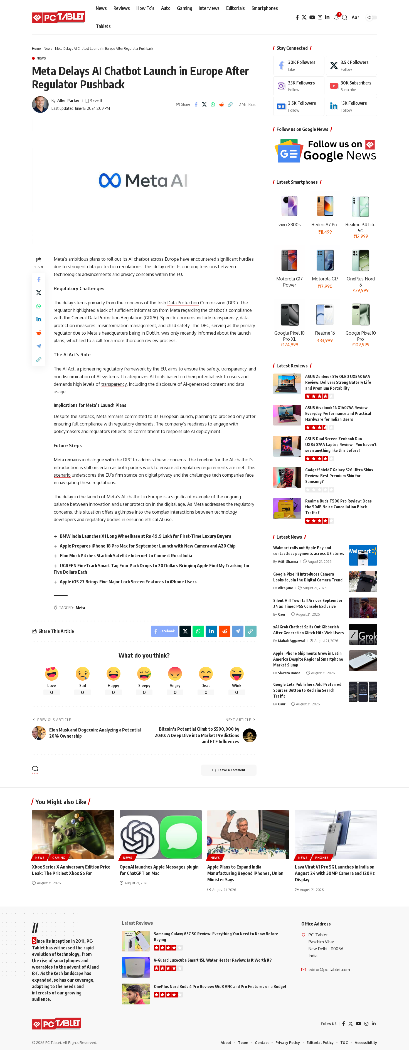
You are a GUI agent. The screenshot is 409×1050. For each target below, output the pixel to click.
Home (36, 48)
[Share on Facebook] (196, 104)
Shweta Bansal (289, 673)
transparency (114, 384)
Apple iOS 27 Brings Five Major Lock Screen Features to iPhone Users (128, 581)
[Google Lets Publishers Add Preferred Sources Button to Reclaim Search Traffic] (363, 691)
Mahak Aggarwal (291, 640)
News (48, 48)
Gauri (282, 614)
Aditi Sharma (288, 561)
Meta (80, 607)
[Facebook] (297, 17)
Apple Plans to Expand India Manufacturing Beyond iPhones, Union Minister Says (245, 873)
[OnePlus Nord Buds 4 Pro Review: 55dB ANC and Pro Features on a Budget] (136, 994)
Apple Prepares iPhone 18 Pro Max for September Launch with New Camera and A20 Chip (148, 546)
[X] (304, 17)
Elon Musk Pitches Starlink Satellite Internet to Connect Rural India (126, 555)
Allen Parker (68, 100)
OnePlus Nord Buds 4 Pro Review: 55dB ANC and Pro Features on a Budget (220, 986)
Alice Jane (285, 588)
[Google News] (298, 106)
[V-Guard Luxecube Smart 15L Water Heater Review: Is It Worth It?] (136, 967)
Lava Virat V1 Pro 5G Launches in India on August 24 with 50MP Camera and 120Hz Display (335, 873)
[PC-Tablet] (59, 17)
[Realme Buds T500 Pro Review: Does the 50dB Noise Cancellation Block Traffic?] (287, 508)
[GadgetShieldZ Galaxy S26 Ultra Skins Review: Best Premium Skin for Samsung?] (287, 477)
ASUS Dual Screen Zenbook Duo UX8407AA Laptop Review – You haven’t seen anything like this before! (341, 444)
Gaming (58, 857)
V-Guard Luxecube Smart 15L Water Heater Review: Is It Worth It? (213, 960)
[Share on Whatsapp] (213, 104)
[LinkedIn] (327, 17)
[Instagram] (320, 17)
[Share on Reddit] (222, 104)
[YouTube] (312, 17)
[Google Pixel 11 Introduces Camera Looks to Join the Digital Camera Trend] (363, 581)
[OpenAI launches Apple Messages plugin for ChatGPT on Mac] (161, 834)
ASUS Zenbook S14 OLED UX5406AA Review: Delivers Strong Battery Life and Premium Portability (338, 382)
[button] (345, 17)
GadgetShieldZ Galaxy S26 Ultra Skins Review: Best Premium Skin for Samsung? (339, 475)
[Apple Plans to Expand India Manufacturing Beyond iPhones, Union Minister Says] (248, 834)
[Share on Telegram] (38, 346)
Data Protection (183, 302)
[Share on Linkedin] (38, 319)
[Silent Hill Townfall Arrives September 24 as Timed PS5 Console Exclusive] (363, 608)
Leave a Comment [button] (231, 770)
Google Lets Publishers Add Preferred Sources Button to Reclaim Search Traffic (307, 690)
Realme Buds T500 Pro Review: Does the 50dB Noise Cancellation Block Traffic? (338, 507)
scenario (62, 475)
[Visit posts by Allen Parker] (40, 104)
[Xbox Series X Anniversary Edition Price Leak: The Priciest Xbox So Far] (73, 834)
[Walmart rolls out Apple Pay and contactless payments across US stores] (363, 555)
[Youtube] (351, 86)
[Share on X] (204, 104)
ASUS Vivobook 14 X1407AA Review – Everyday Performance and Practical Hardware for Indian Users (338, 413)
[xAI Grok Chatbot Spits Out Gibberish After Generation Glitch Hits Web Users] (363, 634)
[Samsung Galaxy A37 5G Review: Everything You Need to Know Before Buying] (136, 941)
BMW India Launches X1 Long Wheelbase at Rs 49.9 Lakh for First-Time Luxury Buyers (145, 536)
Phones (322, 857)
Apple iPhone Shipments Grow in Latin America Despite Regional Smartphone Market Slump (308, 659)
